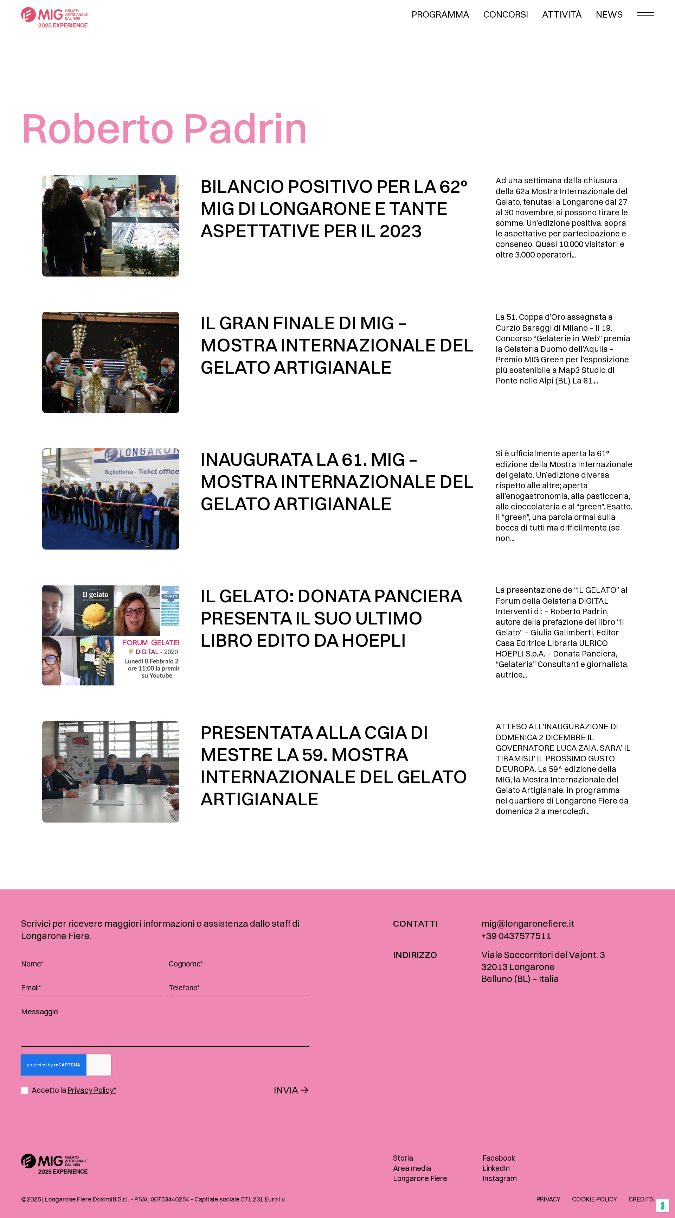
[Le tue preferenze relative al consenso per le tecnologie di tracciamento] (662, 1205)
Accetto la (74, 1090)
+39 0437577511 (516, 935)
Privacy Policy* (92, 1090)
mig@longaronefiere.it (527, 923)
